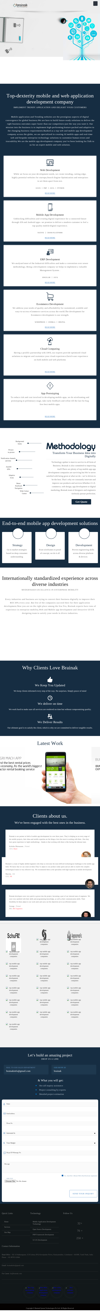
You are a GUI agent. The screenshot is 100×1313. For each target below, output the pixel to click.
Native (41, 233)
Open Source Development (42, 1229)
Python (60, 188)
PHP (45, 188)
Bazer (15, 849)
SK (11, 876)
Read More (50, 193)
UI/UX (38, 188)
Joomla (51, 322)
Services (7, 1227)
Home (6, 1222)
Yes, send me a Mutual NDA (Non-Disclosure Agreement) (80, 1175)
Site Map (7, 1232)
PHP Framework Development (43, 1235)
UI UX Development (40, 1240)
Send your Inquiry (83, 1194)
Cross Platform (55, 233)
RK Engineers (17, 909)
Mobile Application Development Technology (44, 1223)
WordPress (40, 322)
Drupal (61, 322)
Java (52, 188)
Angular (46, 277)
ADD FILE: (9, 1178)
